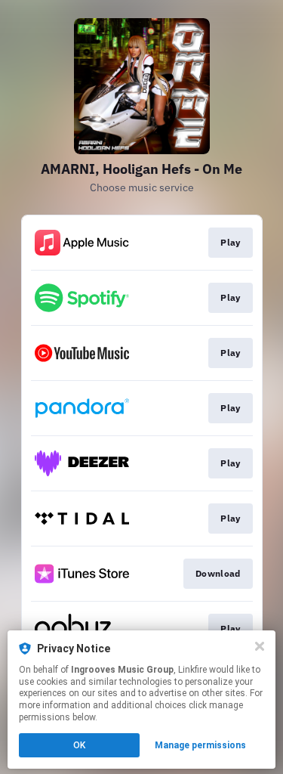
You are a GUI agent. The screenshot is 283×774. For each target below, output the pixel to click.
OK (79, 745)
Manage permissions (200, 745)
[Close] (260, 646)
